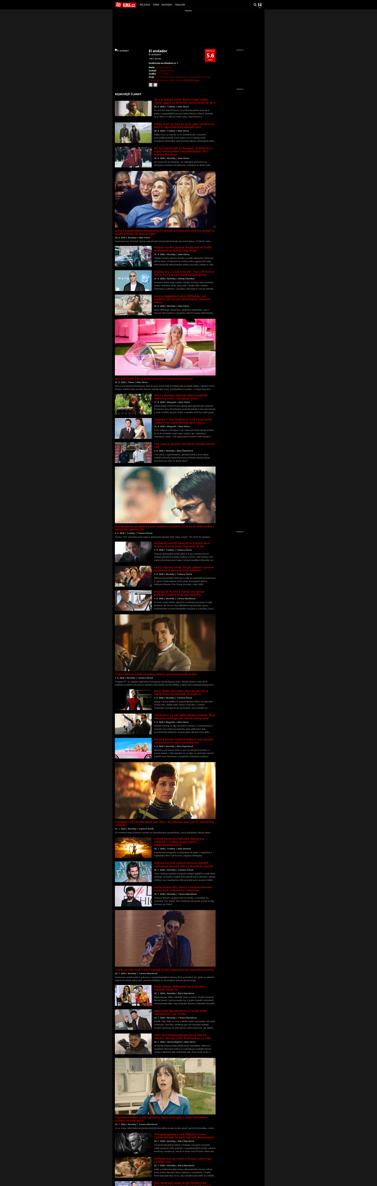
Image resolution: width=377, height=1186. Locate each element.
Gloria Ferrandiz (202, 77)
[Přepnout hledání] (255, 4)
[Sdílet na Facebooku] (151, 85)
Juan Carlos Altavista (174, 80)
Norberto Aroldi (165, 70)
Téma (156, 4)
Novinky (167, 4)
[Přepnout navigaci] (259, 4)
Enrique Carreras (164, 67)
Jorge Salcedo (175, 77)
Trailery (180, 4)
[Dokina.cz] (125, 4)
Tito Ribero (163, 73)
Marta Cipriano (156, 80)
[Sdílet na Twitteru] (155, 85)
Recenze (145, 4)
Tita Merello (161, 77)
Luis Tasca (188, 77)
